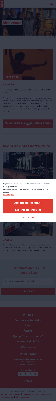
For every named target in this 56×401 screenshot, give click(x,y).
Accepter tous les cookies (28, 202)
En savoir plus (8, 195)
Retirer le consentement (28, 210)
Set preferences (28, 217)
